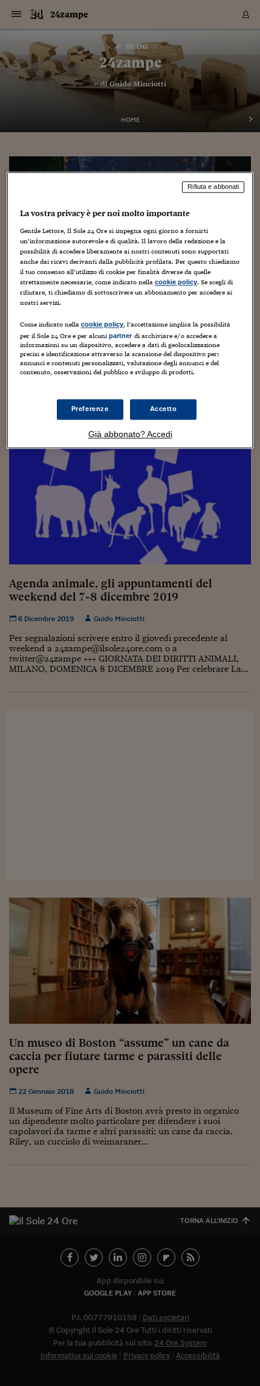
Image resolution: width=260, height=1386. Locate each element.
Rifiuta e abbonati (213, 187)
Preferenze (90, 408)
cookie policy (176, 282)
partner (120, 336)
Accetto (163, 408)
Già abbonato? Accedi (130, 434)
